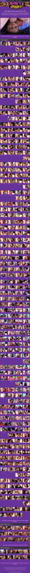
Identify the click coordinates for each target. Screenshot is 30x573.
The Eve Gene (11, 352)
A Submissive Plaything (19, 132)
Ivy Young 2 (3, 460)
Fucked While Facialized (11, 183)
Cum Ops (19, 57)
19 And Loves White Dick (11, 271)
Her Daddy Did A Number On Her (11, 235)
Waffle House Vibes (26, 194)
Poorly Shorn (26, 397)
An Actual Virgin (11, 323)
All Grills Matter (26, 289)
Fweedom (19, 352)
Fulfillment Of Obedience (19, 126)
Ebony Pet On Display (3, 242)
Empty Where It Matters (26, 75)
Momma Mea (19, 306)
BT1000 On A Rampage (19, 426)
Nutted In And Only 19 (11, 217)
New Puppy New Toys (19, 166)
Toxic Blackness (4, 380)
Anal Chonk (11, 260)
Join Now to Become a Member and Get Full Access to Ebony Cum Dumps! (15, 563)
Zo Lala (11, 454)
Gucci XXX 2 (26, 454)
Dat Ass (19, 318)
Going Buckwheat (26, 414)
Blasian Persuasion (18, 312)
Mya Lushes (26, 559)
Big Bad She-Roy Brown (11, 420)
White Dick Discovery (11, 318)
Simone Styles (26, 477)
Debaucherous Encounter (19, 109)
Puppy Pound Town (26, 132)
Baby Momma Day (26, 200)
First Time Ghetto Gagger (26, 346)
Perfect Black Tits (26, 271)
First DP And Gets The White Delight (26, 172)
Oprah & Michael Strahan (19, 431)
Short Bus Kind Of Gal (26, 312)
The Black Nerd (11, 426)
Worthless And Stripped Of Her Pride (11, 86)
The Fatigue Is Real (18, 81)
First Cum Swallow (18, 403)
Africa (11, 541)
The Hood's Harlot (26, 57)
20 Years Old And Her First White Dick (19, 235)
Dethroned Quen (4, 98)
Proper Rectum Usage (11, 149)
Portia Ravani (26, 505)
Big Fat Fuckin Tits (11, 177)
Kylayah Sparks (19, 454)
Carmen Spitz (11, 443)
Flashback (19, 242)
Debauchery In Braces (11, 132)
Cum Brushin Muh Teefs (4, 289)
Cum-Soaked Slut (11, 69)
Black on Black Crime (11, 0)
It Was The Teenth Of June (18, 323)
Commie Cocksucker (26, 380)
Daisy (3, 530)
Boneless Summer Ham (4, 260)
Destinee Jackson (19, 477)
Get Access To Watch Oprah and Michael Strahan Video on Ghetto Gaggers (15, 37)
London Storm (11, 517)
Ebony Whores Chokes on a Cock (10, 569)
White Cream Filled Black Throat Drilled (4, 183)
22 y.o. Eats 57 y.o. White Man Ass (4, 312)
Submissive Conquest (26, 126)
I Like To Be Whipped (11, 437)
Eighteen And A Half (3, 329)
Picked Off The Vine (18, 380)
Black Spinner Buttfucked (4, 224)
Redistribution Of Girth (4, 277)
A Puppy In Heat (4, 143)
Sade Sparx (18, 443)
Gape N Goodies (4, 323)
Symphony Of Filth (26, 86)
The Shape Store (11, 57)
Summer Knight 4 (4, 471)
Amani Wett (3, 517)
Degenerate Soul (19, 115)
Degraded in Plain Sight (11, 81)
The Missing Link (19, 414)
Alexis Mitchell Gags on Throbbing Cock (10, 569)
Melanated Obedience (26, 260)
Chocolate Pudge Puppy (4, 149)
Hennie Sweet (4, 488)
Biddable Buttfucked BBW (26, 242)
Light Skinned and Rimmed (26, 426)
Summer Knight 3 (11, 488)
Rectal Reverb (4, 166)
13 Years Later (4, 295)
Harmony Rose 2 (19, 460)
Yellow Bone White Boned (26, 69)
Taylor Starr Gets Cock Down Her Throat (20, 569)
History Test (3, 346)
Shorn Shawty (11, 277)
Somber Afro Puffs (3, 57)
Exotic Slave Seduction (4, 132)
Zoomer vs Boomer (11, 242)
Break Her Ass (4, 369)
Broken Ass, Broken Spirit (11, 312)
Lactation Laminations (11, 301)
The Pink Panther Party (19, 51)
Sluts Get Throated (17, 569)
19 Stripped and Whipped (4, 206)
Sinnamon (19, 530)
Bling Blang (26, 295)
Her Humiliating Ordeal (4, 92)
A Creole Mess (19, 92)
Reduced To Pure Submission (4, 109)
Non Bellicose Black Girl (19, 420)
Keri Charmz (11, 511)
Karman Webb (19, 488)
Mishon (19, 559)
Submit (26, 177)
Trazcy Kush (3, 494)
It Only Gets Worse (26, 224)
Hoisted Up (18, 397)
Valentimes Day (11, 346)
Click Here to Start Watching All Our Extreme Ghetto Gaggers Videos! (15, 521)
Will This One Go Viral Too (18, 149)
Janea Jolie (26, 511)
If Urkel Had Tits (26, 437)
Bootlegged (11, 289)
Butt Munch (3, 172)
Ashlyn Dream (19, 511)
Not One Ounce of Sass (26, 431)
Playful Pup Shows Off (11, 166)
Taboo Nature (4, 126)
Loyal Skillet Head (11, 403)
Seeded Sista (18, 217)
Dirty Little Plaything (11, 115)
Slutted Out (26, 149)
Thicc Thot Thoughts (3, 306)
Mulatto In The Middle (19, 329)
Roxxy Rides (26, 443)
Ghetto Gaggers (3, 0)
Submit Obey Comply (18, 277)
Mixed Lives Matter (11, 335)
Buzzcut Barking (26, 166)
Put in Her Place (4, 81)
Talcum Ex (18, 335)
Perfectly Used (11, 92)
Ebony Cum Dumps (19, 0)
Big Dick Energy (26, 386)
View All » (10, 39)
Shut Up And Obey (3, 414)
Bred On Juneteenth (3, 194)
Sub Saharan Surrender (11, 254)
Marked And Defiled (18, 98)
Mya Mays (18, 471)
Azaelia (19, 494)
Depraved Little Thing (18, 86)
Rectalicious (26, 160)
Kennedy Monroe (19, 517)
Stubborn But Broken (18, 346)
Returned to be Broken (4, 69)
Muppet (19, 194)
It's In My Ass (18, 437)
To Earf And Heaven (26, 369)
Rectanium (3, 301)
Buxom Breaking (26, 323)
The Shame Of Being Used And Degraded (26, 115)
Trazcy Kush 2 (26, 488)
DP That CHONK (11, 369)
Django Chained (11, 431)
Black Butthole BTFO (18, 206)
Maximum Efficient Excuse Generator (4, 335)
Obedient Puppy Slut (26, 51)
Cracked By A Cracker (18, 254)
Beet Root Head (4, 426)
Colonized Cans (19, 295)
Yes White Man (26, 403)
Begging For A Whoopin (11, 224)
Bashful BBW (3, 177)
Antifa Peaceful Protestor (19, 386)
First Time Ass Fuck (18, 271)
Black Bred (18, 224)
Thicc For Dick (4, 217)
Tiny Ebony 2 (11, 494)
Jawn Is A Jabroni (19, 289)
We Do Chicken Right (3, 420)
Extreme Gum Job (22, 569)
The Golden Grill (26, 352)
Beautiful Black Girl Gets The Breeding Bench (18, 172)
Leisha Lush (3, 454)
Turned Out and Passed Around (26, 92)
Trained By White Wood (26, 363)
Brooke (11, 530)
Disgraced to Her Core (26, 81)
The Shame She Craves (4, 86)
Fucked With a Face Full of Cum (26, 183)
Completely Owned (26, 98)
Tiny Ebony (26, 494)
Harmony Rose (26, 471)
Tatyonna (4, 541)
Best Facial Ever (19, 177)
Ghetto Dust (26, 329)
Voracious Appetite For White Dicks (11, 109)
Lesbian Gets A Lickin (3, 352)
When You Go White (11, 329)
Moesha (26, 541)
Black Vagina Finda (11, 143)
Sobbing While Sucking (19, 301)
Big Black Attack (4, 318)
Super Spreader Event (26, 318)
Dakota (19, 541)
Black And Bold (11, 126)
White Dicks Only (26, 254)
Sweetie (4, 511)
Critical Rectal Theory (11, 306)
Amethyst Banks (4, 443)
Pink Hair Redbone (11, 206)
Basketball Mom (26, 189)
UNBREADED (3, 254)
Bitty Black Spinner (26, 306)
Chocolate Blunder (11, 414)
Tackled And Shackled (11, 295)
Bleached (26, 301)
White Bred (3, 235)
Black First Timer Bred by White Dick (18, 200)
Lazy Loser (26, 335)
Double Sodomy (19, 369)
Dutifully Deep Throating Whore (19, 143)
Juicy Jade (4, 559)
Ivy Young (11, 460)
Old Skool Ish (11, 397)
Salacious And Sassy (18, 260)
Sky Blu (26, 460)
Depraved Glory (26, 109)
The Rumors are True (26, 420)
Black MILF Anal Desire (26, 143)
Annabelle (26, 530)
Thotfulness (11, 172)
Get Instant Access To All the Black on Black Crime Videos (15, 545)
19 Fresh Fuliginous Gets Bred (26, 206)
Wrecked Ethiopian (3, 271)
